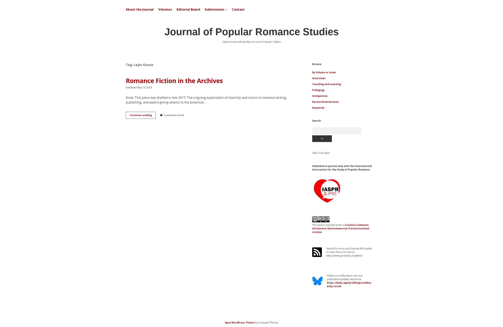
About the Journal (140, 9)
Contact (238, 9)
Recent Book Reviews (325, 102)
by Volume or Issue (324, 72)
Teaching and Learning (326, 84)
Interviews (319, 78)
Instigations (320, 96)
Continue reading (143, 116)
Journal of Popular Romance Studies (251, 31)
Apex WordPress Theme (239, 322)
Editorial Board (188, 9)
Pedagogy (318, 90)
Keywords (318, 107)
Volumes (165, 9)
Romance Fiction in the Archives (174, 80)
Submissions (214, 9)
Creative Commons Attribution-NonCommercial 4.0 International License (340, 228)
